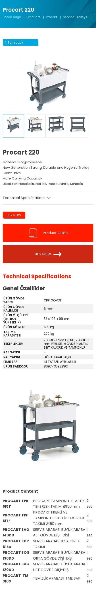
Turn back (15, 42)
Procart (51, 17)
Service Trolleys (75, 17)
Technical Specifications (24, 197)
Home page (12, 17)
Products (33, 17)
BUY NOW (14, 215)
